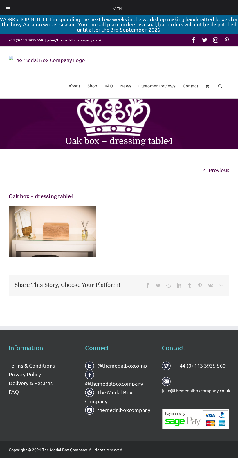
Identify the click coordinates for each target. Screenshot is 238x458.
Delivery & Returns (31, 383)
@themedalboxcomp (121, 365)
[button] (220, 85)
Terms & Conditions (32, 365)
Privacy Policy (25, 374)
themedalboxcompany (123, 410)
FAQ (14, 391)
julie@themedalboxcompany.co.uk (74, 40)
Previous (219, 170)
